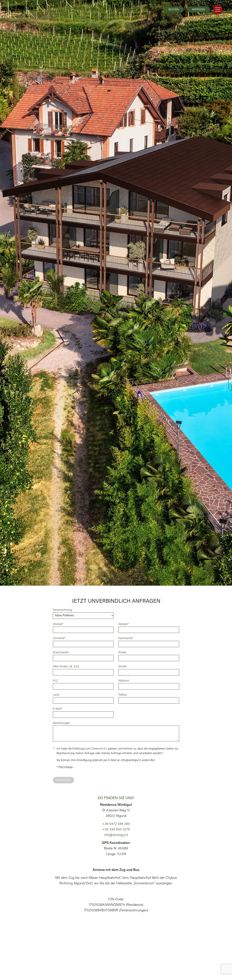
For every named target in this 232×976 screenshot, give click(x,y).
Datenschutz (99, 748)
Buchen (174, 9)
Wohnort (123, 680)
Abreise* (123, 624)
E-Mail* (57, 709)
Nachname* (125, 638)
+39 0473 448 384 (116, 824)
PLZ (55, 680)
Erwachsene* (61, 652)
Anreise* (58, 624)
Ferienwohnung (62, 610)
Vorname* (59, 638)
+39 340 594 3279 (116, 829)
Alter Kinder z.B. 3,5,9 (66, 666)
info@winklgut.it (116, 835)
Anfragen (198, 9)
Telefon (122, 694)
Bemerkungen (61, 723)
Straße (122, 666)
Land (56, 694)
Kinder (122, 652)
